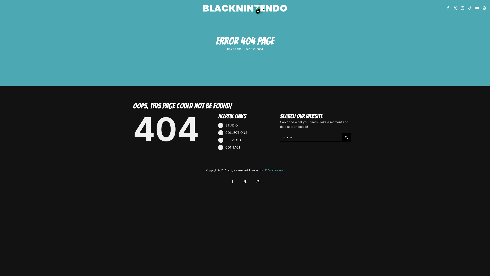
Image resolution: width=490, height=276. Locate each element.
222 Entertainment (273, 170)
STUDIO (231, 125)
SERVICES (233, 140)
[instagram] (462, 8)
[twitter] (455, 8)
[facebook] (448, 8)
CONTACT (233, 147)
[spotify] (484, 8)
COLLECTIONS (236, 133)
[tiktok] (470, 8)
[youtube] (477, 8)
